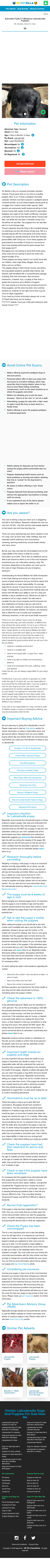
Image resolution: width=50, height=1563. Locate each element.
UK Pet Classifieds (32, 1548)
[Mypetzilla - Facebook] (25, 1538)
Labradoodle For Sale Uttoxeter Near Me (34, 1428)
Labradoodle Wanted (34, 1442)
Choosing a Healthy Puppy (27, 770)
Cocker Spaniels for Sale (10, 1513)
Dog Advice (30, 728)
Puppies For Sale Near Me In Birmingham (37, 1433)
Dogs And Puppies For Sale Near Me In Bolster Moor (36, 1423)
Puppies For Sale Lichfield (11, 1451)
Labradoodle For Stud (9, 1440)
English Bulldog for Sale (10, 1516)
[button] (4, 97)
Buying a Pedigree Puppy (27, 792)
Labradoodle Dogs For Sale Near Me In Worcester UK (36, 1438)
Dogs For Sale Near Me (36, 1496)
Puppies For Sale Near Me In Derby (12, 1455)
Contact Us (6, 1491)
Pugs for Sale (6, 1510)
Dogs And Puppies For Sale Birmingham (11, 1467)
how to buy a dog (17, 1319)
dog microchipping (21, 1264)
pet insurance (27, 1296)
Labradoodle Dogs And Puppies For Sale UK (10, 1423)
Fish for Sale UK (32, 1483)
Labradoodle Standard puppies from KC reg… (36, 1393)
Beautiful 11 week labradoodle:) (11, 1392)
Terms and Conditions (19, 1544)
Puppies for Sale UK (34, 1477)
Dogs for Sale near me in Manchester (35, 1506)
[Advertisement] (25, 56)
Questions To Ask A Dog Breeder (27, 748)
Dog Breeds (6, 1480)
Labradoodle (19, 138)
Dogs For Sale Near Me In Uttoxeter (11, 1447)
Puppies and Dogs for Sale (10, 1497)
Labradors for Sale (8, 1508)
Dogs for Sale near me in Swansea (35, 1521)
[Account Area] (46, 3)
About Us (5, 1486)
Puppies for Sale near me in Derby (36, 1511)
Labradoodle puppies (9, 1358)
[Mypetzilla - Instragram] (16, 1538)
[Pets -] (12, 1343)
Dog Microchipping (27, 763)
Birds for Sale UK (33, 1480)
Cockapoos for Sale (9, 1505)
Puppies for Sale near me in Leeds (36, 1516)
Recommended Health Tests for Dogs (27, 799)
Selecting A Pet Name (27, 807)
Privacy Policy (33, 1544)
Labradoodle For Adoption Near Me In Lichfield (36, 1450)
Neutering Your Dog (28, 785)
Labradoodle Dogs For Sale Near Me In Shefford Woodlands (11, 1461)
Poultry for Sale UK (33, 1491)
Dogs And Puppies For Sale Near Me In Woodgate (11, 1436)
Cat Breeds (6, 1483)
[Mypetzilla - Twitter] (33, 1538)
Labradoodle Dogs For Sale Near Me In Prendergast (11, 1428)
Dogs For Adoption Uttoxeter (37, 1446)
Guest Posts (6, 1489)
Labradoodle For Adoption (11, 1432)
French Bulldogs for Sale (10, 1502)
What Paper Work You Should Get (27, 777)
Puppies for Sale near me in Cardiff (36, 1526)
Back (46, 14)
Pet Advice (5, 1477)
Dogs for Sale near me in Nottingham (35, 1501)
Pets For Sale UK (33, 1486)
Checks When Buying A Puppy (27, 755)
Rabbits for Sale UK (34, 1489)
